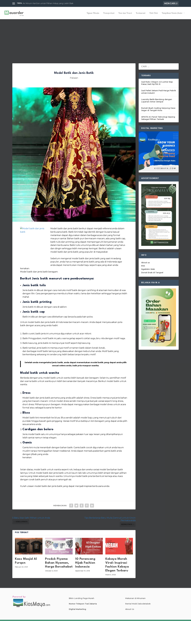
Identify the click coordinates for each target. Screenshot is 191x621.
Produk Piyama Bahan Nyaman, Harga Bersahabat (59, 562)
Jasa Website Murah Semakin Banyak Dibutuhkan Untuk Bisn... (51, 3)
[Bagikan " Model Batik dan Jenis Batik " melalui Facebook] (71, 505)
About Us (129, 609)
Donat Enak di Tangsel (152, 272)
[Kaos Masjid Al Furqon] (28, 546)
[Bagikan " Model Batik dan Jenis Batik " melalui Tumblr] (81, 505)
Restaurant (140, 13)
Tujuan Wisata (93, 13)
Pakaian (74, 78)
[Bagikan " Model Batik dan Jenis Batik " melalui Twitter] (76, 505)
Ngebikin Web (148, 269)
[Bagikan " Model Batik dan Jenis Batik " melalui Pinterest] (86, 505)
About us (145, 262)
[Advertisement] (95, 38)
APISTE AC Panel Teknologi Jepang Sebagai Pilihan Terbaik (158, 118)
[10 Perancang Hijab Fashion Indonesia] (89, 546)
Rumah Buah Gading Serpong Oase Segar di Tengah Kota (158, 109)
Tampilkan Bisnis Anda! (172, 13)
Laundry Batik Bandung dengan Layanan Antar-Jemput (156, 100)
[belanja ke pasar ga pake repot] (158, 346)
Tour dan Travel (125, 13)
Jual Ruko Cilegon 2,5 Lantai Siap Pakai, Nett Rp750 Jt (157, 83)
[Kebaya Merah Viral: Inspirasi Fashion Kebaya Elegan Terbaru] (119, 546)
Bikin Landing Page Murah (81, 598)
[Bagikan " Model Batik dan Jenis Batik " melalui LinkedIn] (92, 505)
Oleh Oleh (153, 13)
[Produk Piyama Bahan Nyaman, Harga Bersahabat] (59, 546)
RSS (143, 266)
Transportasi (108, 13)
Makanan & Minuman (135, 598)
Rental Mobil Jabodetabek (138, 604)
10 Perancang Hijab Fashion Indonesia (85, 562)
